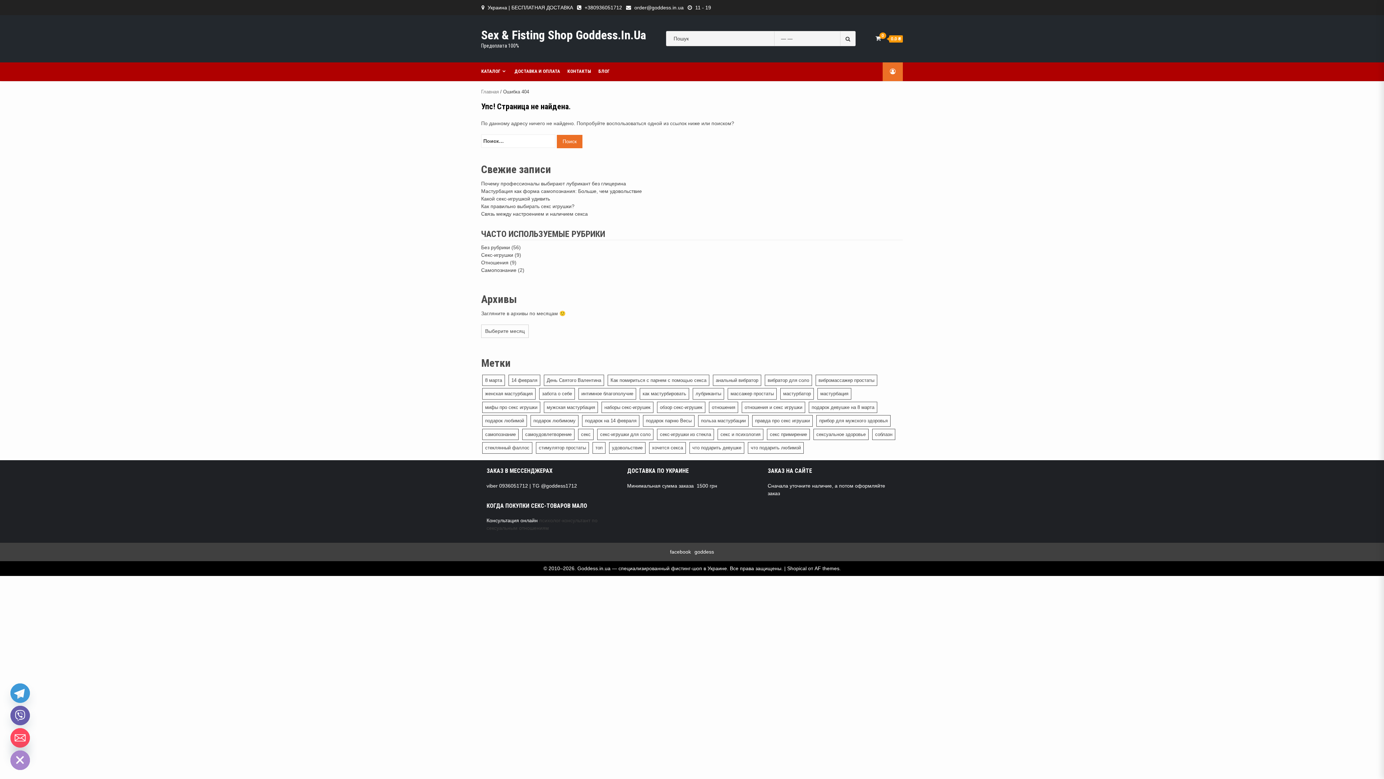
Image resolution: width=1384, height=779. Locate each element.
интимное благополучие (607, 393)
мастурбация (834, 393)
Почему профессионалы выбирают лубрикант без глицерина (553, 183)
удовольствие (627, 447)
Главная (490, 91)
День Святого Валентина (574, 380)
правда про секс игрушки (782, 420)
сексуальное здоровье (841, 434)
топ (599, 447)
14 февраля (524, 380)
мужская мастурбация (571, 407)
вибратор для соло (788, 380)
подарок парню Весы (669, 420)
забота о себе (557, 393)
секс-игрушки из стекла (685, 434)
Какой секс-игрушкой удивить (515, 199)
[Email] (20, 738)
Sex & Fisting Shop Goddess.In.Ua (563, 35)
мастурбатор (797, 393)
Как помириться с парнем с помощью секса (658, 380)
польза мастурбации (723, 420)
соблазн (883, 434)
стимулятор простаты (562, 447)
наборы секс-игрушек (627, 407)
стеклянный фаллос (507, 447)
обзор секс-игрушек (681, 407)
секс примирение (788, 434)
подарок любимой (504, 420)
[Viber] (20, 715)
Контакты (579, 71)
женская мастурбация (509, 393)
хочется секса (667, 447)
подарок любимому (554, 420)
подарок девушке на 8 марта (843, 407)
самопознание (500, 434)
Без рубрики (495, 247)
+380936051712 (603, 7)
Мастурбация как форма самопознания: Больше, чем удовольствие (561, 191)
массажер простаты (752, 393)
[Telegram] (20, 693)
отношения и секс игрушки (773, 407)
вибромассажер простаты (846, 380)
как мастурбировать (664, 393)
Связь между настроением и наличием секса (534, 214)
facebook (680, 552)
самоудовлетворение (548, 434)
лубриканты (708, 393)
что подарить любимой (776, 447)
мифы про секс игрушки (511, 407)
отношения (723, 407)
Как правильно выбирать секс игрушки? (528, 206)
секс (586, 434)
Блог (604, 71)
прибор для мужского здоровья (853, 420)
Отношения (495, 262)
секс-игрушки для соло (625, 434)
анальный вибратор (737, 380)
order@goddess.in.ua (659, 7)
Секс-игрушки (497, 255)
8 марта (493, 380)
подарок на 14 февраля (610, 420)
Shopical (797, 568)
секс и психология (740, 434)
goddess (704, 552)
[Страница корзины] (878, 38)
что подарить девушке (716, 447)
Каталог (491, 71)
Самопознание (498, 270)
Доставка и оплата (537, 71)
